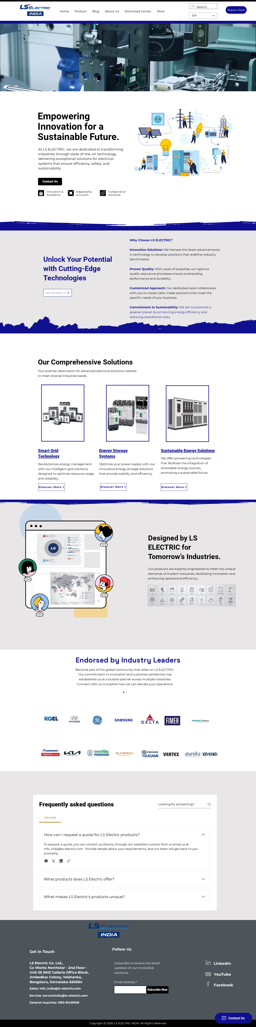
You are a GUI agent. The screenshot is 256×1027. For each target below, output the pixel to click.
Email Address (124, 982)
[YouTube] (208, 974)
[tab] (50, 818)
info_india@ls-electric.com (60, 988)
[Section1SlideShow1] (123, 692)
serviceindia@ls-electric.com (65, 995)
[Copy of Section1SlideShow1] (126, 692)
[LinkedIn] (208, 962)
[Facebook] (208, 984)
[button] (46, 861)
